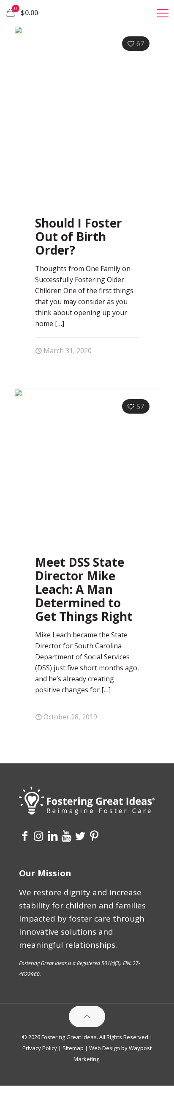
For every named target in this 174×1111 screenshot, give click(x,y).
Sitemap (73, 1048)
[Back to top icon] (87, 1016)
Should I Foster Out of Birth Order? (78, 236)
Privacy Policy (39, 1048)
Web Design (104, 1048)
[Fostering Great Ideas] (87, 12)
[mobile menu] (162, 12)
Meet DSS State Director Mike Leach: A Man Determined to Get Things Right (84, 589)
